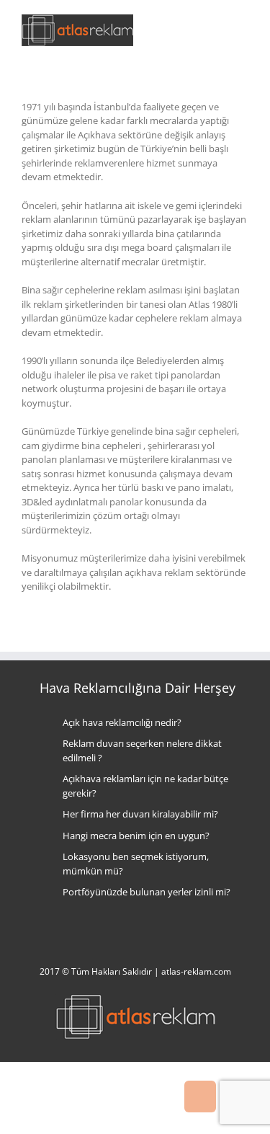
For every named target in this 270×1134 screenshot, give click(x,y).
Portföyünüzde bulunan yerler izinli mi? (146, 891)
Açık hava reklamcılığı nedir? (122, 722)
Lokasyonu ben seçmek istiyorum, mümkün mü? (136, 863)
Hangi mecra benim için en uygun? (136, 835)
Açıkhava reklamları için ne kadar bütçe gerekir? (145, 785)
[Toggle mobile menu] (242, 29)
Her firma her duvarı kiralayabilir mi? (140, 813)
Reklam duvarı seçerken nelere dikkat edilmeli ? (142, 750)
